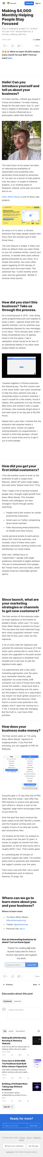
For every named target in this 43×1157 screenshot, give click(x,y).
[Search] (38, 1031)
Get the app (33, 1146)
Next (35, 985)
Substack (9, 1152)
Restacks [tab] (17, 1001)
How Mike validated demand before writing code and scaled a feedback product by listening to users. (15, 1070)
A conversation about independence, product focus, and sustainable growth (14, 1093)
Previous (9, 985)
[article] (21, 1046)
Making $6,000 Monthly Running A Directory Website (14, 1041)
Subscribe (29, 3)
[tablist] (12, 1001)
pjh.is (22, 928)
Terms (29, 1137)
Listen (37, 40)
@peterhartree (20, 924)
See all (7, 1106)
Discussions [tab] (20, 1031)
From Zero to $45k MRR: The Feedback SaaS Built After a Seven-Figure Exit (14, 1064)
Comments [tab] (7, 1001)
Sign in (38, 3)
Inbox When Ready (11, 197)
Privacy (22, 1137)
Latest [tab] (10, 1031)
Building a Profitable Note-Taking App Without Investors (15, 1087)
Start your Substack (15, 1146)
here (10, 58)
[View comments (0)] (12, 45)
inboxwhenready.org (16, 920)
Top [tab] (4, 1031)
